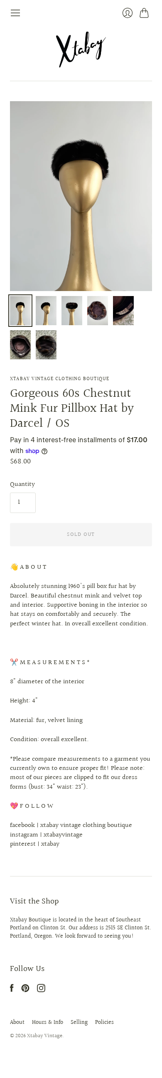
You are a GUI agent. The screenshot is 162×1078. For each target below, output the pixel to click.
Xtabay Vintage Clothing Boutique (59, 379)
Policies (104, 1022)
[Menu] (15, 13)
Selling (79, 1022)
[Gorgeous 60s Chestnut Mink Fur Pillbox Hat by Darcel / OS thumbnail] (20, 310)
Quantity (22, 484)
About (17, 1022)
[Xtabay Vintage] (81, 49)
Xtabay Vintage (44, 1036)
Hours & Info (47, 1022)
